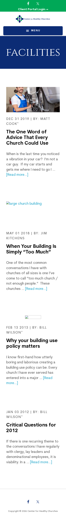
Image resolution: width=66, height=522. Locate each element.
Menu (35, 30)
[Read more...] (17, 175)
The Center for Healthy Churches (33, 18)
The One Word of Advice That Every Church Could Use (27, 138)
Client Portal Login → (33, 9)
